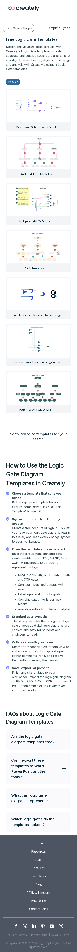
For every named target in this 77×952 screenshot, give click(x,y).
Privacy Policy (39, 934)
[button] (64, 8)
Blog (38, 884)
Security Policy (60, 934)
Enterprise (38, 901)
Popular (13, 82)
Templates (38, 876)
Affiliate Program (38, 892)
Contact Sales (38, 909)
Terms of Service (17, 934)
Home (38, 843)
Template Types (58, 28)
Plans (38, 860)
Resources (38, 851)
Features (38, 868)
